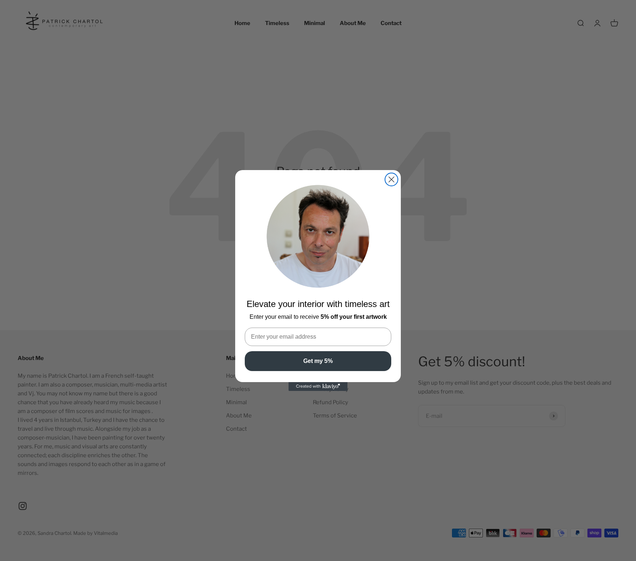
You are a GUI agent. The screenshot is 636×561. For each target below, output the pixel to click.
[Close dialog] (391, 179)
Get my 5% (318, 361)
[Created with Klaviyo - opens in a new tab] (318, 386)
